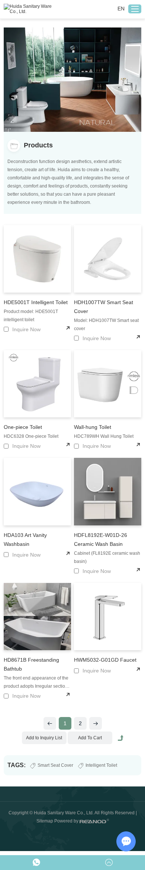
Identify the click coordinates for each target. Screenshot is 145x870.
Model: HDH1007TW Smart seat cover (106, 324)
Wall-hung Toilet (92, 427)
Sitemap (44, 821)
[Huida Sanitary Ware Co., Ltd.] (30, 10)
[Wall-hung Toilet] (108, 384)
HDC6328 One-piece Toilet (31, 436)
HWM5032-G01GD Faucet (105, 660)
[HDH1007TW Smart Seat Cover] (108, 259)
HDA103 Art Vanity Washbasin (25, 539)
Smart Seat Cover (55, 765)
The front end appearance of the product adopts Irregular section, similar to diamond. (36, 682)
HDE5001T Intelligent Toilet (36, 302)
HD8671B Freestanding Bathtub (31, 664)
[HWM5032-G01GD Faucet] (108, 617)
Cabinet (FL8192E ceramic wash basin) (107, 557)
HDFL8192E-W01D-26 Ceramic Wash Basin (100, 539)
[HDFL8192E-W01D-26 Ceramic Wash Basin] (108, 491)
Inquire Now (26, 329)
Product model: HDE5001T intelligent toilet (31, 315)
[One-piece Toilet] (37, 384)
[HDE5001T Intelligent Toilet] (37, 259)
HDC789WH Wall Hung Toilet (103, 436)
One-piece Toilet (23, 427)
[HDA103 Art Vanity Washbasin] (37, 491)
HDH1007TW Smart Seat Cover (103, 306)
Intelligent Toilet (101, 765)
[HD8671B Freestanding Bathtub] (37, 617)
